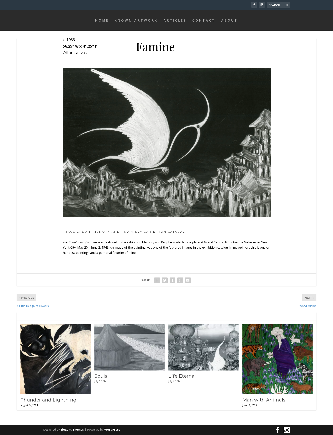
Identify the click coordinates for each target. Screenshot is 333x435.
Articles (175, 20)
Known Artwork (136, 20)
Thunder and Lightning (48, 400)
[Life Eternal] (203, 347)
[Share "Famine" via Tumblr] (172, 280)
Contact (203, 20)
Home (102, 20)
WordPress (112, 429)
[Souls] (129, 347)
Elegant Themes (72, 429)
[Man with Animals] (277, 359)
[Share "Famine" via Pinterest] (180, 280)
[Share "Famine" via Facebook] (157, 280)
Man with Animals (264, 400)
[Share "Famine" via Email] (188, 280)
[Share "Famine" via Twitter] (165, 280)
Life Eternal (182, 376)
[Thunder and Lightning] (55, 359)
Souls (100, 376)
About (229, 20)
